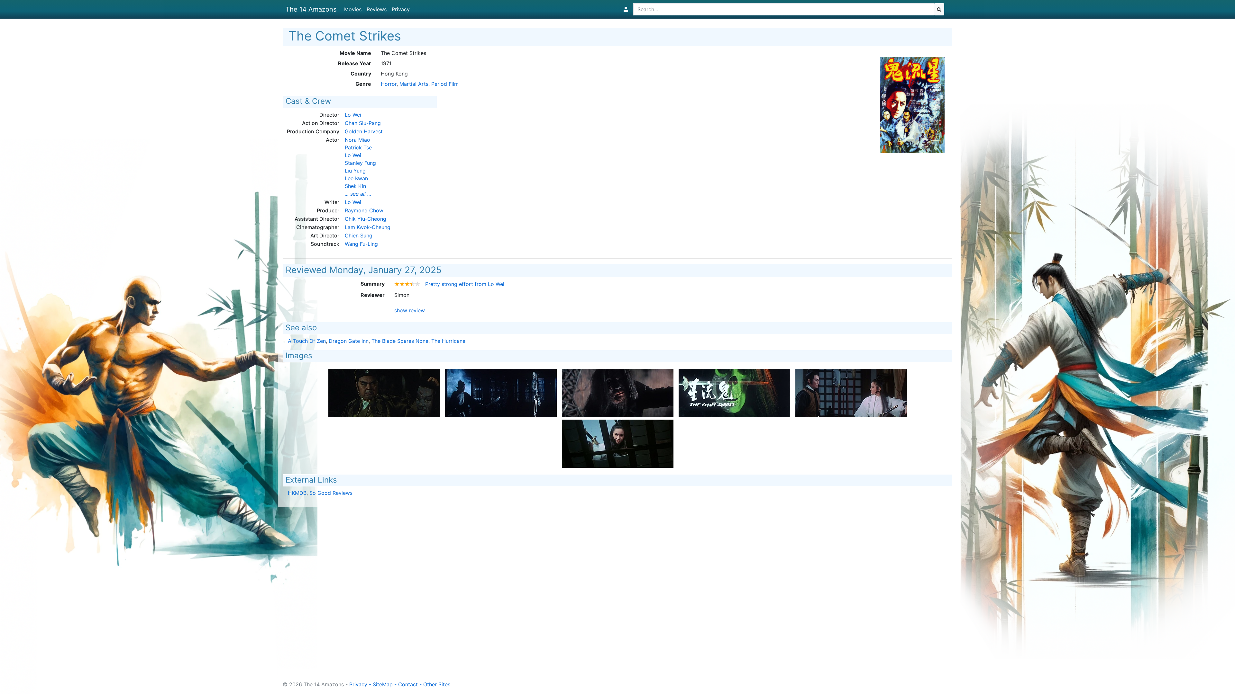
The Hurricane (448, 341)
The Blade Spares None (399, 341)
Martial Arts (413, 84)
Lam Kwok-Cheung (367, 227)
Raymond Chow (364, 210)
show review (409, 310)
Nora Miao (357, 140)
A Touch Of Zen (307, 341)
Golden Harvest (364, 131)
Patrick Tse (358, 147)
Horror (389, 84)
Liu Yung (355, 170)
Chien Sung (358, 235)
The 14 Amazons (311, 9)
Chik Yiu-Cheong (365, 219)
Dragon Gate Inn (349, 341)
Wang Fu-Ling (361, 244)
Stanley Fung (360, 163)
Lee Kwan (356, 178)
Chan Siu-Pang (363, 123)
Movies (352, 9)
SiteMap (383, 684)
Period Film (445, 84)
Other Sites (436, 684)
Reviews (377, 9)
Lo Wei (353, 114)
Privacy (401, 9)
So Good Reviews (330, 493)
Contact (408, 684)
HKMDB (297, 493)
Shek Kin (355, 186)
